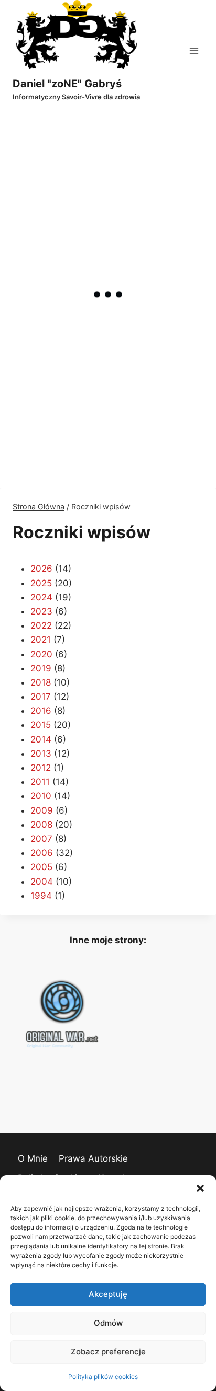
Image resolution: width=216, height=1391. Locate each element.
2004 (41, 881)
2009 (41, 810)
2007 (41, 838)
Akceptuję (108, 1294)
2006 (41, 853)
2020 (41, 654)
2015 (40, 725)
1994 (41, 895)
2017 (40, 696)
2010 (40, 796)
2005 (41, 867)
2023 (41, 611)
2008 (41, 824)
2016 (40, 710)
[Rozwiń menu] (193, 50)
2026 (41, 568)
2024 (41, 597)
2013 (40, 753)
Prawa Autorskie (93, 1158)
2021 (40, 639)
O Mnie (33, 1158)
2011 (40, 781)
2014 (40, 739)
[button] (200, 1188)
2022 (41, 625)
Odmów (108, 1323)
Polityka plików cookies (103, 1377)
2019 (40, 668)
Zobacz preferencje (108, 1352)
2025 (41, 583)
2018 (40, 682)
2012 (40, 767)
